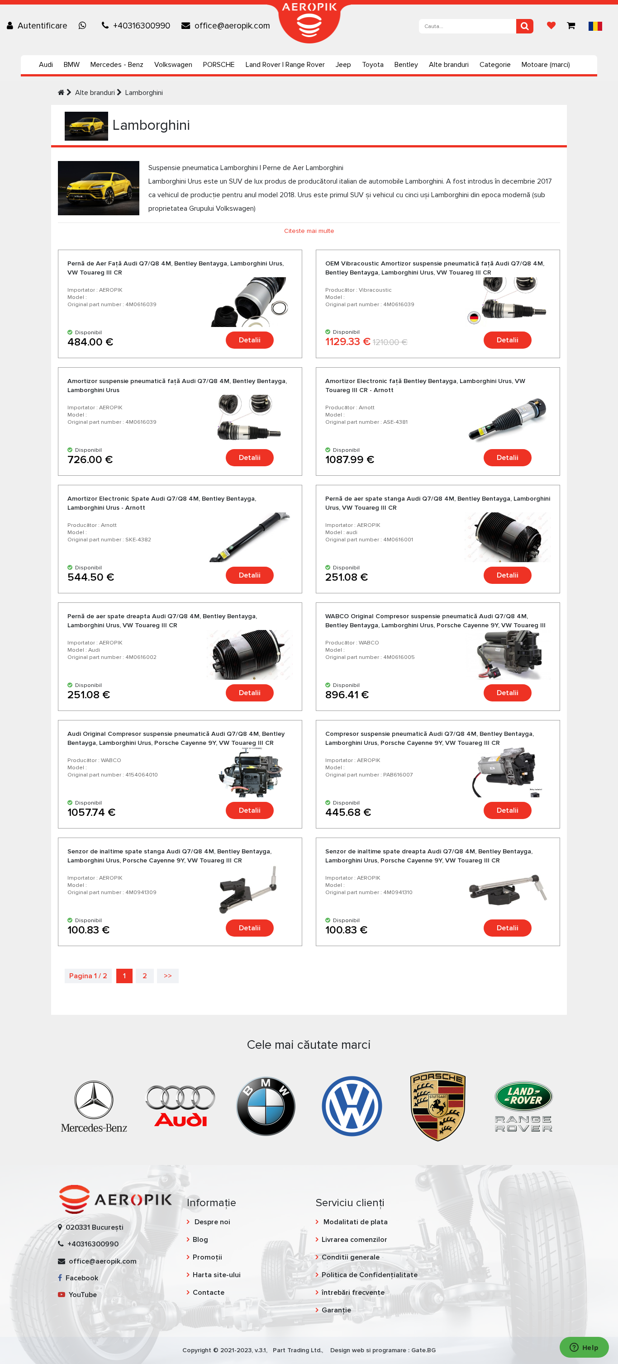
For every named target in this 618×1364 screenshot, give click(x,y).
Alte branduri (449, 64)
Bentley (406, 64)
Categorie (495, 64)
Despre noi (211, 1222)
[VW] (352, 1105)
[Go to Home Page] (61, 92)
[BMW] (266, 1105)
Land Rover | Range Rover (285, 64)
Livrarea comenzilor (354, 1239)
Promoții (207, 1257)
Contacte (208, 1292)
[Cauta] (524, 26)
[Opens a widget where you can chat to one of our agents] (584, 1348)
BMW (72, 64)
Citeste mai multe (309, 231)
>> (168, 975)
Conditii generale (351, 1257)
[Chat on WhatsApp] (84, 25)
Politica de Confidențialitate (370, 1274)
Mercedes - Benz (116, 64)
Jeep (343, 64)
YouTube (81, 1294)
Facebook (80, 1278)
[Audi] (180, 1105)
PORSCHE (219, 64)
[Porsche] (438, 1105)
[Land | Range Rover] (524, 1105)
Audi (46, 64)
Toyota (373, 64)
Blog (200, 1239)
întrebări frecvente (353, 1292)
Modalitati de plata (355, 1222)
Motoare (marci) (546, 64)
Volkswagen (173, 64)
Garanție (336, 1310)
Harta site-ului (217, 1274)
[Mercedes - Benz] (94, 1105)
